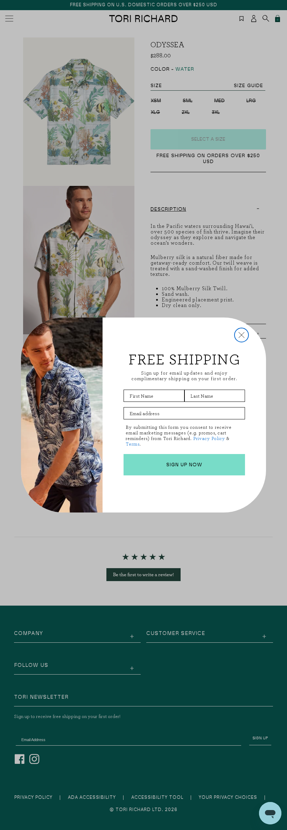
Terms (133, 444)
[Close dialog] (241, 335)
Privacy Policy (209, 438)
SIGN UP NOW (184, 464)
